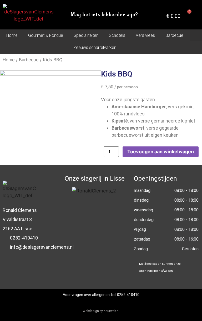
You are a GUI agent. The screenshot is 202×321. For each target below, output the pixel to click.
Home (12, 35)
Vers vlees (145, 35)
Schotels (117, 35)
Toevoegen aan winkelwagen (160, 151)
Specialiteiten (86, 35)
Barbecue (174, 35)
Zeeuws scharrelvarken (94, 47)
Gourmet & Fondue (45, 35)
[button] (196, 35)
